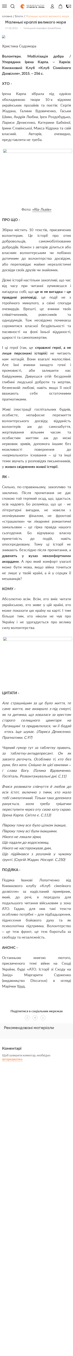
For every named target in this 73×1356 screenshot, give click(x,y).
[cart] (60, 6)
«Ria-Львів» (42, 209)
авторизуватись (12, 1059)
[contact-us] (68, 6)
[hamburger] (4, 6)
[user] (52, 6)
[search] (12, 6)
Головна (6, 16)
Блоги (19, 16)
